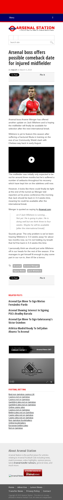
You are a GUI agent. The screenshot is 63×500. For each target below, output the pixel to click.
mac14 (14, 70)
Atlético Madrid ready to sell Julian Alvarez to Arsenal (28, 330)
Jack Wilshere (34, 270)
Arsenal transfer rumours (25, 463)
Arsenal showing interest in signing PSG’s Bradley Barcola (29, 312)
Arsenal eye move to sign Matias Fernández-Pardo (27, 303)
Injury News (19, 270)
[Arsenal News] (16, 476)
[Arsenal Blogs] (32, 476)
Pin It (42, 75)
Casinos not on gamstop (19, 397)
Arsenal (17, 266)
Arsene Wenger (31, 266)
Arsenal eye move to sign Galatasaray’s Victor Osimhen (31, 321)
